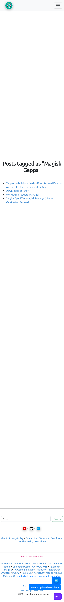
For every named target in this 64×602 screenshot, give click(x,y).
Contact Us (31, 538)
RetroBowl (41, 569)
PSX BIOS (27, 572)
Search (57, 518)
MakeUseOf (9, 575)
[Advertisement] (32, 48)
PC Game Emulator (24, 569)
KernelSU (39, 572)
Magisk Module (54, 572)
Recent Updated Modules (44, 587)
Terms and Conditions (50, 538)
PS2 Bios (54, 566)
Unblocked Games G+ (24, 566)
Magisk (8, 569)
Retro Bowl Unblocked (12, 563)
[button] (56, 580)
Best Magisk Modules (32, 590)
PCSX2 (15, 572)
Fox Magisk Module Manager (22, 194)
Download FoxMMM (17, 190)
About (3, 538)
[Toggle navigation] (58, 6)
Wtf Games (32, 563)
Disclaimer (40, 541)
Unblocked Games (26, 575)
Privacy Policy (16, 538)
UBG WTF (42, 566)
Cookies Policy (25, 541)
